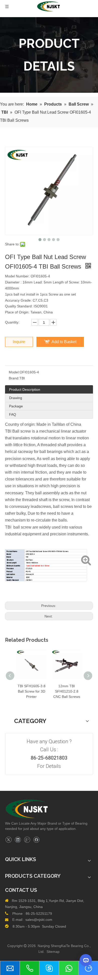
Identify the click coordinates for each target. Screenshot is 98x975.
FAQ (12, 414)
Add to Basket (64, 342)
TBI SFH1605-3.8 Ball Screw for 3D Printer (31, 691)
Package (16, 406)
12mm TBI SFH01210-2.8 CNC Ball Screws (66, 691)
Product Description (24, 389)
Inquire (19, 342)
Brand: (14, 378)
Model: (14, 372)
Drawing (15, 398)
